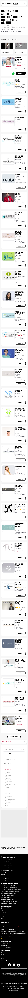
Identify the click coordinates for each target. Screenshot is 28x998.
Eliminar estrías (8, 782)
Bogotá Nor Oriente (5, 878)
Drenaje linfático (8, 781)
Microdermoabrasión (9, 796)
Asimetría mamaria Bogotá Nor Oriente (8, 903)
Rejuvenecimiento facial (10, 800)
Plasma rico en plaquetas (10, 799)
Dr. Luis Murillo (17, 80)
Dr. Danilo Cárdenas (18, 583)
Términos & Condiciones (13, 990)
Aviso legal (13, 988)
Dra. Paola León (20, 466)
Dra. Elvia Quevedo (18, 99)
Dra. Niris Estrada (18, 391)
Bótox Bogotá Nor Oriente (6, 897)
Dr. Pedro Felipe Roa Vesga (18, 545)
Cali (2, 876)
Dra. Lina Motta (20, 118)
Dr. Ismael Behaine (18, 213)
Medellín (3, 874)
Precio (15, 39)
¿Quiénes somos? (4, 943)
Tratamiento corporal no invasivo (7, 918)
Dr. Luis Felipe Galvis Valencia (20, 680)
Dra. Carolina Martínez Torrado (19, 524)
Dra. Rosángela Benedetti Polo (20, 409)
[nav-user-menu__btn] (24, 3)
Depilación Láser (8, 779)
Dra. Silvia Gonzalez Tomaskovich (8, 867)
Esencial (18, 175)
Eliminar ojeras (8, 785)
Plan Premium (4, 954)
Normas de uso (16, 986)
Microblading (7, 794)
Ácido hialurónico (8, 769)
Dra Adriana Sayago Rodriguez (19, 293)
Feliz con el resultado (5, 924)
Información (4, 39)
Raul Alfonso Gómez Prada (19, 698)
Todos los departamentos (10, 757)
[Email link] (18, 965)
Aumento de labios (9, 770)
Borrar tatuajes (8, 772)
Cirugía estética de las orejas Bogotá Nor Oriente (11, 889)
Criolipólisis (7, 778)
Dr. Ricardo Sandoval (19, 157)
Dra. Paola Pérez (18, 447)
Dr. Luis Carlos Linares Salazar (20, 660)
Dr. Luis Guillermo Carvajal (18, 137)
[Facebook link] (14, 965)
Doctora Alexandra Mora (18, 59)
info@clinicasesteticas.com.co (20, 983)
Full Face (7, 787)
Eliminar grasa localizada (10, 784)
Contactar (20, 73)
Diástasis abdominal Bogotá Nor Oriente (9, 901)
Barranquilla (3, 880)
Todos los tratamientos (9, 767)
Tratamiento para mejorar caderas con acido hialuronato (12, 931)
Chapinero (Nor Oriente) (10, 759)
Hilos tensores (8, 791)
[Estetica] (11, 4)
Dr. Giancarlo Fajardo (19, 602)
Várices (6, 805)
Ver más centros (14, 736)
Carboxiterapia (8, 775)
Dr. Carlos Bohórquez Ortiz (18, 718)
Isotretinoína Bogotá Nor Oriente (7, 899)
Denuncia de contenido (5, 947)
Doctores (10, 39)
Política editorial (20, 988)
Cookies (21, 986)
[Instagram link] (9, 965)
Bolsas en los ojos (4, 908)
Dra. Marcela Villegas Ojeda (6, 859)
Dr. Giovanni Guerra (19, 253)
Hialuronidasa (8, 788)
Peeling (6, 797)
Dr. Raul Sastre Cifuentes (6, 863)
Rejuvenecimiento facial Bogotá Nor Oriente (10, 891)
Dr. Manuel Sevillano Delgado (18, 640)
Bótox (6, 773)
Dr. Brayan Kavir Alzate (19, 486)
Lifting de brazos (4, 910)
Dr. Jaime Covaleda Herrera (18, 273)
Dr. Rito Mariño (20, 331)
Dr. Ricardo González (19, 564)
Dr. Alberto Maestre (19, 194)
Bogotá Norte (3, 872)
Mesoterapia (7, 793)
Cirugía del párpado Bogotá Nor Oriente (9, 887)
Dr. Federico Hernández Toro (20, 428)
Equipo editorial (4, 945)
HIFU (6, 790)
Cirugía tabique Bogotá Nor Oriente (8, 885)
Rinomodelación (8, 802)
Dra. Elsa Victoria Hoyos (20, 312)
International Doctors (5, 960)
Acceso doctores (4, 952)
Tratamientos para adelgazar (11, 803)
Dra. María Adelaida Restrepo (18, 233)
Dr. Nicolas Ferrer (19, 621)
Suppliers (3, 958)
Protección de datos (7, 986)
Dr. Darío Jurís (20, 505)
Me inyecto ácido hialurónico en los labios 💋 (10, 926)
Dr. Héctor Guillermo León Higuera (20, 350)
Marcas (2, 956)
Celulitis (6, 776)
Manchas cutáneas (5, 916)
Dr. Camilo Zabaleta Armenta (18, 371)
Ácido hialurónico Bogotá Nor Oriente (8, 893)
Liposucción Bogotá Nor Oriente (7, 895)
